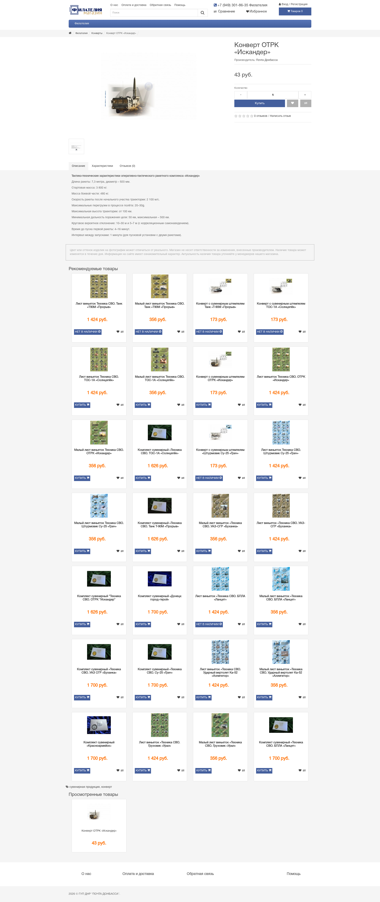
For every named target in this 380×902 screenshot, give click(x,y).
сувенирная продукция (84, 787)
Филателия (82, 23)
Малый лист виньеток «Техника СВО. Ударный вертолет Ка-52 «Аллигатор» (280, 672)
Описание (78, 166)
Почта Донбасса (267, 60)
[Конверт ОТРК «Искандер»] (148, 86)
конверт (106, 787)
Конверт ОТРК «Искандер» (99, 831)
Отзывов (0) (127, 166)
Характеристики (102, 166)
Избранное (258, 11)
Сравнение (226, 11)
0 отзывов (260, 116)
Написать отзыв (280, 116)
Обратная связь (160, 5)
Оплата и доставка (134, 5)
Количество (240, 88)
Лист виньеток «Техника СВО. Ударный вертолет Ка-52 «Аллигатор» (220, 672)
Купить (260, 103)
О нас (114, 5)
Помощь (179, 5)
